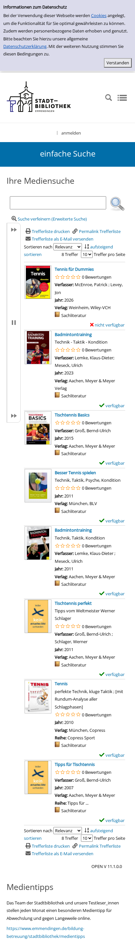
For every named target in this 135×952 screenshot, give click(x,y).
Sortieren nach (38, 247)
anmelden (71, 133)
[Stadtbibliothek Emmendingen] (39, 97)
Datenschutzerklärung (25, 46)
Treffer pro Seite (109, 254)
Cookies (98, 15)
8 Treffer (70, 254)
